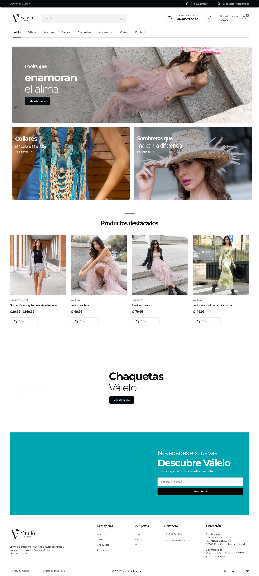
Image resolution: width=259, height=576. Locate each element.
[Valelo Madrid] (22, 18)
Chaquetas (15, 300)
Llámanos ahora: (186, 15)
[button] (64, 322)
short (25, 300)
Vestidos (75, 300)
